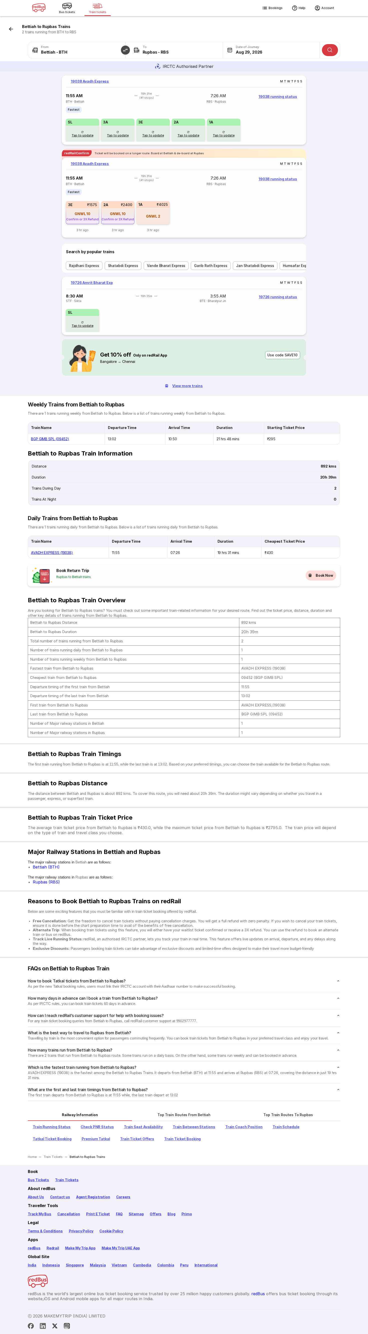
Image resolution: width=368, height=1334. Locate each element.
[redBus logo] (39, 8)
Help (302, 8)
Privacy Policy (81, 1231)
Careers (123, 1197)
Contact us (60, 1197)
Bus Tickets (38, 1180)
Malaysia (98, 1265)
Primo (186, 1214)
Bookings (276, 8)
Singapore (75, 1265)
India (32, 1265)
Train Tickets (67, 1180)
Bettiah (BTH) (46, 866)
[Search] (330, 50)
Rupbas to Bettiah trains (73, 577)
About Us (36, 1197)
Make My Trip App (80, 1248)
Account (327, 8)
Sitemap (136, 1214)
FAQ (119, 1214)
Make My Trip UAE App (121, 1248)
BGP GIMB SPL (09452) (50, 439)
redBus (34, 1248)
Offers (155, 1214)
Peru (184, 1265)
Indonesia (51, 1265)
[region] (184, 110)
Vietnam (119, 1265)
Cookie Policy (111, 1231)
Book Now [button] (324, 575)
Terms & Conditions (45, 1231)
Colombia (165, 1265)
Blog (171, 1214)
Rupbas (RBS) (46, 881)
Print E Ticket (98, 1214)
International (206, 1265)
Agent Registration (93, 1197)
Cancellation (68, 1214)
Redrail (53, 1248)
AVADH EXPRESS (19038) (52, 552)
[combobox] (76, 50)
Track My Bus (39, 1214)
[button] (125, 50)
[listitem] (74, 110)
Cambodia (142, 1265)
